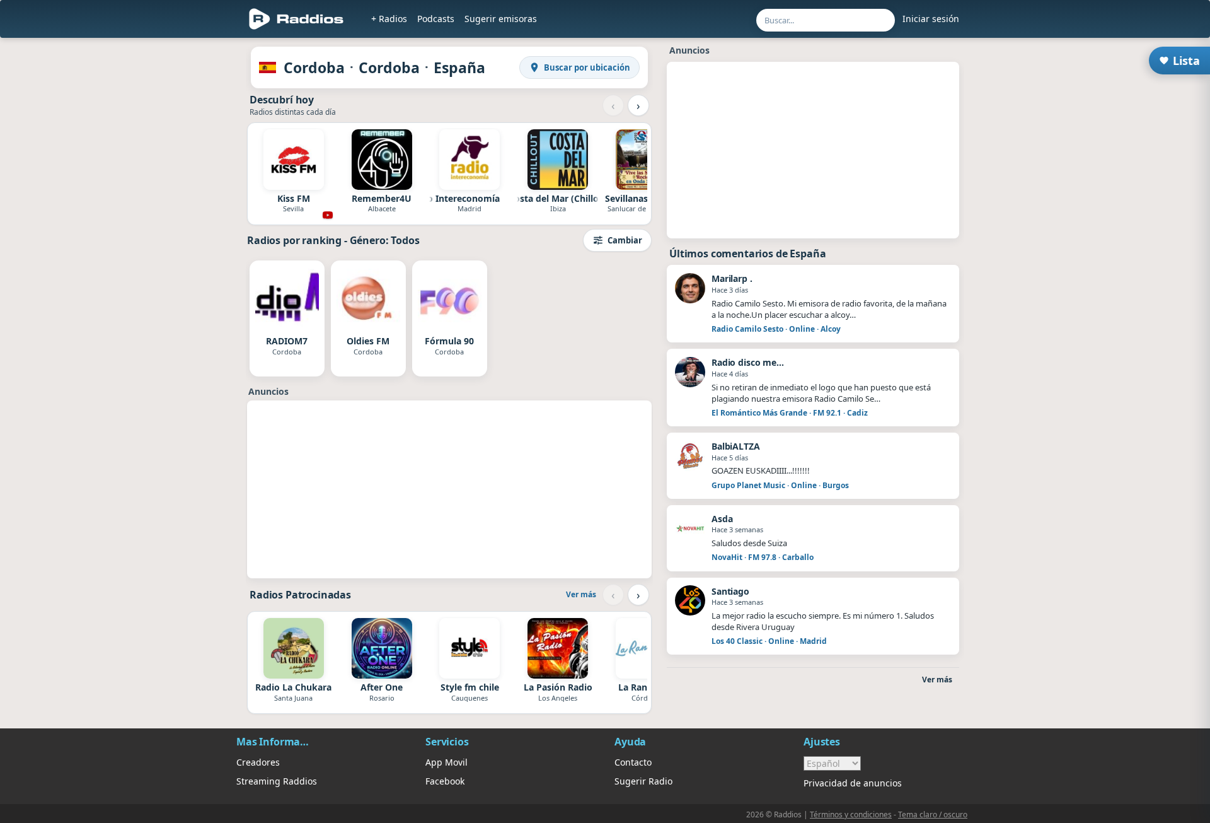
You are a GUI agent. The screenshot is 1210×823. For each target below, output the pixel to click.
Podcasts (435, 19)
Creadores (258, 762)
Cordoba (314, 67)
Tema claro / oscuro (932, 814)
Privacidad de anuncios (853, 783)
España (459, 67)
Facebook (444, 781)
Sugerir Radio (643, 781)
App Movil (446, 762)
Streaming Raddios (276, 781)
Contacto (633, 762)
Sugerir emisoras (500, 19)
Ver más (581, 594)
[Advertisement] (178, 234)
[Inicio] (296, 19)
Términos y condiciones (851, 814)
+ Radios (389, 19)
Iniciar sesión (930, 19)
